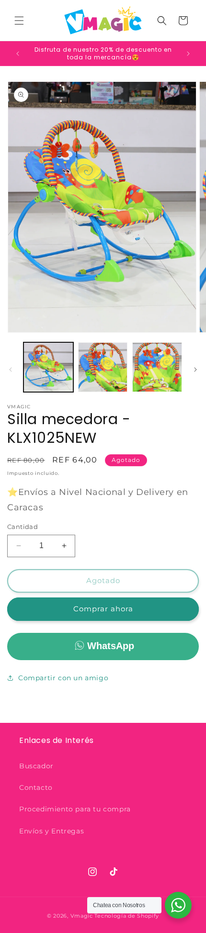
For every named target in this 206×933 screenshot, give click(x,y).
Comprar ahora (103, 608)
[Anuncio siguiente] (188, 53)
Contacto (36, 787)
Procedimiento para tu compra (75, 809)
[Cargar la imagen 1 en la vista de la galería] (48, 367)
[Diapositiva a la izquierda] (10, 369)
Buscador (36, 766)
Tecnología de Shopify (126, 915)
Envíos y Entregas (51, 831)
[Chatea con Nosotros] (178, 905)
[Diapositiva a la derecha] (195, 369)
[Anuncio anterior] (17, 53)
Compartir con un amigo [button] (63, 678)
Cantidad (22, 526)
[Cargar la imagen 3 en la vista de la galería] (157, 367)
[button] (19, 20)
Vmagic (81, 915)
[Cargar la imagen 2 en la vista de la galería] (103, 367)
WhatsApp (110, 646)
